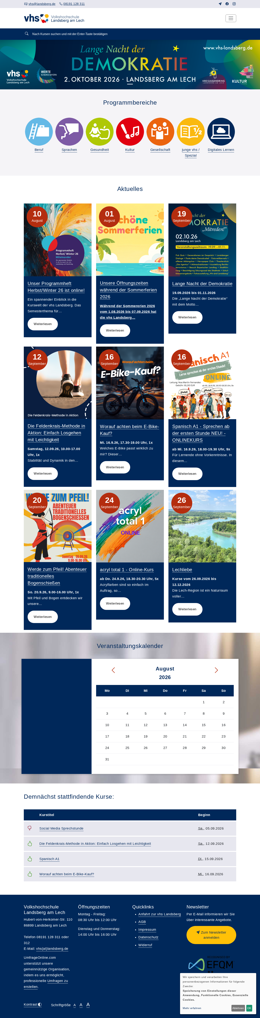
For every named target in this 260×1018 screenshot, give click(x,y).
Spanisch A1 (49, 859)
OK (249, 1008)
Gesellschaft (160, 150)
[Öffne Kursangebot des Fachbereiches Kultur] (130, 131)
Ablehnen (238, 1008)
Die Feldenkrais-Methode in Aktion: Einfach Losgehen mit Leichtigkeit (56, 432)
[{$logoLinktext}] (55, 18)
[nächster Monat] (223, 670)
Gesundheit (99, 150)
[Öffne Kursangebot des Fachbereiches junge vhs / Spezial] (190, 131)
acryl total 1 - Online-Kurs (127, 569)
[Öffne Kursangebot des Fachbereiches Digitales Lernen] (221, 131)
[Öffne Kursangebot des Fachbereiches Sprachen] (69, 131)
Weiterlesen (43, 324)
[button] (211, 935)
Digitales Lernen (221, 150)
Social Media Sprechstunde (61, 828)
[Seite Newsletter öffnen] (220, 4)
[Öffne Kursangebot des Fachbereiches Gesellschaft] (160, 131)
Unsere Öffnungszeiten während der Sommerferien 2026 (128, 289)
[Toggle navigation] (231, 18)
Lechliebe (182, 569)
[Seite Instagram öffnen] (234, 4)
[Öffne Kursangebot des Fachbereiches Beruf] (39, 131)
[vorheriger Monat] (106, 670)
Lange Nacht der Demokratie (202, 283)
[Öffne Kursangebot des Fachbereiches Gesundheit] (100, 131)
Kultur (130, 150)
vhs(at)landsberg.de (52, 949)
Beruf (39, 150)
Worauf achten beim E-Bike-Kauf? (66, 874)
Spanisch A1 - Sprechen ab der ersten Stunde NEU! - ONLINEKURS (201, 433)
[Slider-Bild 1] (130, 84)
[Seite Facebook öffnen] (227, 4)
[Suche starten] (27, 34)
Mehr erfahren (192, 1008)
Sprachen (69, 150)
